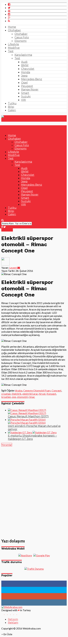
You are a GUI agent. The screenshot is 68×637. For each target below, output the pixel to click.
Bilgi (11, 106)
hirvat (42, 393)
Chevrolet (27, 68)
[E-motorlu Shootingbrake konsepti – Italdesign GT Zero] (32, 432)
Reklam (13, 622)
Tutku (12, 103)
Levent (13, 267)
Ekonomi (21, 40)
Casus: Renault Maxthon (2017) (28, 416)
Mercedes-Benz (31, 79)
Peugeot (27, 86)
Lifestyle (13, 44)
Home (12, 26)
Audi (24, 61)
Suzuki (26, 96)
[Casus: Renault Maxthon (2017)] (27, 411)
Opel (24, 82)
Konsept (51, 393)
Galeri (12, 110)
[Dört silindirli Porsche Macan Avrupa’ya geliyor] (27, 421)
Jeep (24, 75)
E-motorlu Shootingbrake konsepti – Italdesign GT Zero (32, 437)
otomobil (22, 396)
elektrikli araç (30, 393)
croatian (6, 393)
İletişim (13, 619)
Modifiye (14, 47)
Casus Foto (22, 37)
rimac (32, 396)
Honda (25, 72)
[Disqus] (34, 490)
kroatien (6, 396)
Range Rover (29, 89)
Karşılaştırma (23, 54)
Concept (56, 390)
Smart (25, 93)
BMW (25, 65)
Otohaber (14, 30)
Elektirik (16, 393)
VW (23, 99)
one (14, 396)
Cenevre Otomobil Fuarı (37, 390)
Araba (18, 390)
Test (11, 51)
